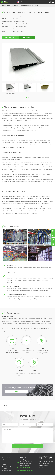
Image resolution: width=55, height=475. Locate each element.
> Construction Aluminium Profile (6, 461)
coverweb (41, 467)
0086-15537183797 (25, 468)
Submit (26, 446)
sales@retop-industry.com (26, 470)
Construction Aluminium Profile (20, 5)
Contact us (16, 391)
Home (8, 5)
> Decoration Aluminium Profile (6, 469)
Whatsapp (29, 37)
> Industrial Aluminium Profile (6, 465)
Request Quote (11, 37)
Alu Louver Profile (33, 5)
